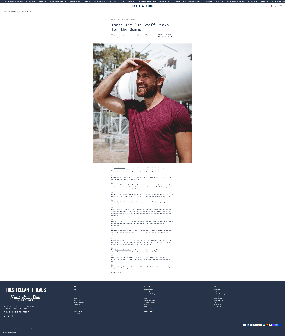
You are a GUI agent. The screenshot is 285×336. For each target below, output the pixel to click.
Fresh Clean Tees (119, 168)
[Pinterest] (166, 37)
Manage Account (148, 289)
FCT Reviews (147, 307)
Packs (75, 291)
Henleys (76, 307)
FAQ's (145, 298)
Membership (147, 296)
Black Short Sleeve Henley (127, 230)
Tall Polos (77, 300)
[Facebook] (159, 37)
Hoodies (76, 309)
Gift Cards (77, 313)
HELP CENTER (147, 286)
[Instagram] (13, 316)
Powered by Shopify (38, 329)
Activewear (77, 304)
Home (5, 11)
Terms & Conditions (150, 309)
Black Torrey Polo (123, 240)
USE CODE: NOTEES (31, 1)
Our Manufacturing (219, 294)
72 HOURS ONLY (43, 1)
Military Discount (149, 302)
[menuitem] (6, 6)
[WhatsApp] (169, 37)
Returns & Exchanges (150, 294)
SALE (29, 6)
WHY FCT (265, 6)
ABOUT (215, 286)
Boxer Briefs (78, 311)
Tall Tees (77, 296)
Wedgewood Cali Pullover (124, 257)
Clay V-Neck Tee (120, 221)
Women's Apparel (79, 302)
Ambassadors (217, 304)
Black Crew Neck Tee (124, 177)
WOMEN (12, 6)
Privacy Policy (148, 311)
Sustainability (218, 300)
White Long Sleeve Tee (123, 250)
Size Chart (217, 296)
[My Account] (274, 6)
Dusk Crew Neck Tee (124, 194)
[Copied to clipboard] (172, 37)
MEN (6, 6)
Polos (75, 298)
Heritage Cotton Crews (81, 294)
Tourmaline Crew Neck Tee (125, 209)
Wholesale (147, 304)
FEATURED (21, 6)
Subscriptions (218, 298)
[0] (280, 6)
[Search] (277, 6)
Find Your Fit (218, 307)
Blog (8, 11)
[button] (9, 333)
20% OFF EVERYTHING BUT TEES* (14, 1)
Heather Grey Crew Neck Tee (124, 202)
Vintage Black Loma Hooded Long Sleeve (131, 267)
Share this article (164, 34)
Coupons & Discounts (150, 300)
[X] (163, 37)
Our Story (217, 289)
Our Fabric (217, 291)
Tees (75, 289)
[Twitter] (9, 316)
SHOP (75, 286)
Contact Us (147, 291)
